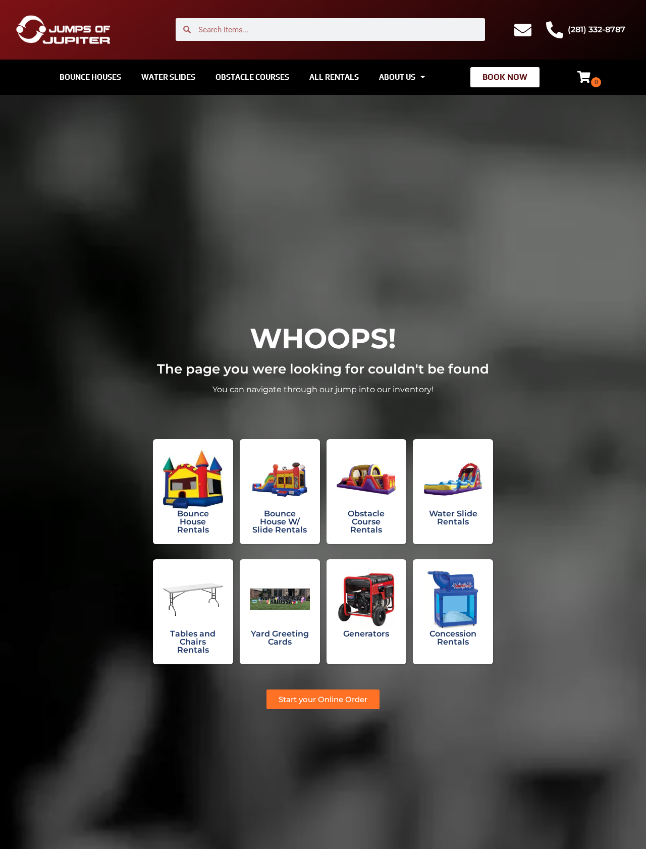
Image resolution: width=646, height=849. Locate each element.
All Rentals (334, 77)
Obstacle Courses (252, 77)
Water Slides (168, 77)
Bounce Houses (90, 77)
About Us (397, 77)
